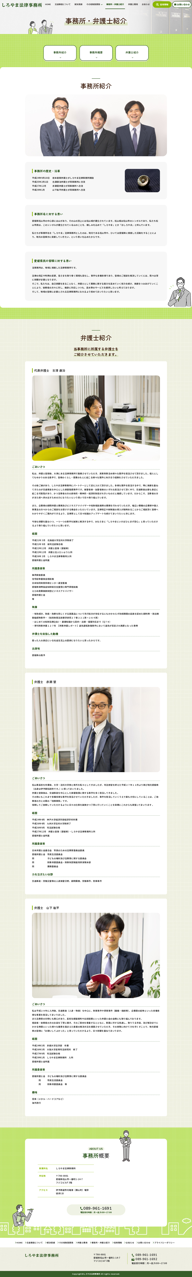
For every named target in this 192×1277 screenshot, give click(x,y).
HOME (48, 4)
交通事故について (63, 4)
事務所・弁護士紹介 (115, 4)
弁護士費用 (133, 4)
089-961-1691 (146, 1255)
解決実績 (78, 4)
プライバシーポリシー (164, 1242)
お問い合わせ (144, 1242)
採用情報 (118, 1242)
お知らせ (146, 4)
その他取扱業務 (93, 4)
